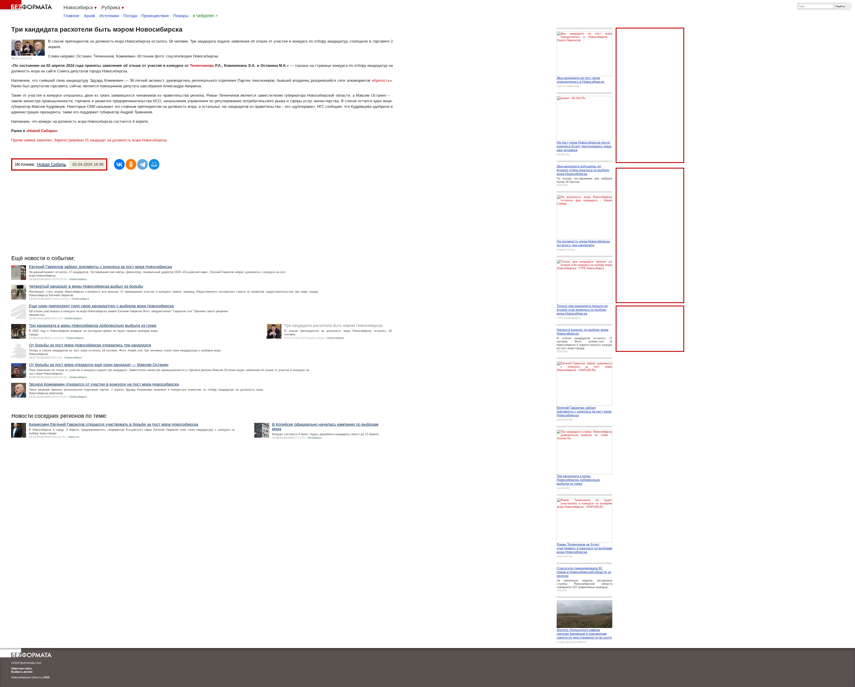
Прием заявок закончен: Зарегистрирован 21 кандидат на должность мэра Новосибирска (89, 140)
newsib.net (25, 58)
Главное (71, 16)
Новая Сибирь (51, 164)
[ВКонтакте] (119, 164)
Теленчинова (202, 65)
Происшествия (155, 16)
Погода (130, 16)
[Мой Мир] (154, 164)
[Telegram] (142, 164)
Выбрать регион (22, 671)
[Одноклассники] (131, 164)
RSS (47, 677)
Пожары (180, 16)
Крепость (382, 80)
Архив (89, 16)
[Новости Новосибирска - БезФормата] (26, 5)
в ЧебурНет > (205, 16)
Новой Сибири (41, 131)
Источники (109, 16)
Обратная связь (21, 668)
